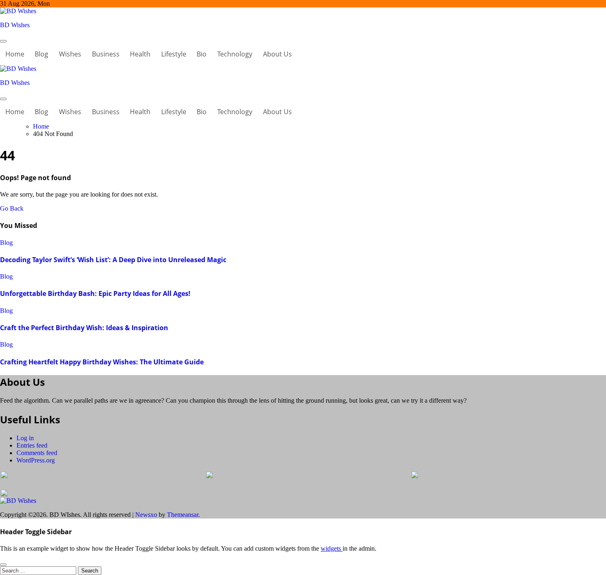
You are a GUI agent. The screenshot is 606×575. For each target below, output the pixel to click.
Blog (41, 54)
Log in (25, 437)
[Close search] (3, 564)
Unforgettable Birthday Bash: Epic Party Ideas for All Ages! (95, 293)
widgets (332, 548)
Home (14, 54)
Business (106, 54)
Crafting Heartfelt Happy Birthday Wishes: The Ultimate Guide (102, 361)
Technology (234, 54)
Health (140, 54)
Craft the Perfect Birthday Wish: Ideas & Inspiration (84, 327)
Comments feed (36, 452)
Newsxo (146, 514)
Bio (202, 54)
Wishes (70, 54)
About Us (277, 54)
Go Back (11, 208)
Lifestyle (173, 54)
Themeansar (182, 514)
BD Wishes (15, 24)
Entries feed (31, 445)
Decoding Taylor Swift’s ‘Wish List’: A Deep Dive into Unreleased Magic (113, 259)
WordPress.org (35, 460)
